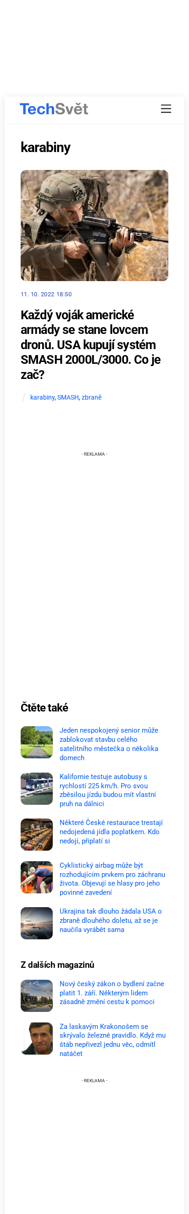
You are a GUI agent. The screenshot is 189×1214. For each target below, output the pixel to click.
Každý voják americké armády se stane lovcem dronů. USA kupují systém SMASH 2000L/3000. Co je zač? (91, 345)
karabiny (42, 397)
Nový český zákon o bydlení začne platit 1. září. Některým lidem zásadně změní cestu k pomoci (112, 993)
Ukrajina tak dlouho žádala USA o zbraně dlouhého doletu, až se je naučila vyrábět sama (111, 920)
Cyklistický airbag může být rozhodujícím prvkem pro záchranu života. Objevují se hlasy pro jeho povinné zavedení (112, 879)
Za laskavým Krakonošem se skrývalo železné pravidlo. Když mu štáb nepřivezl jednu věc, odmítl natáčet (113, 1040)
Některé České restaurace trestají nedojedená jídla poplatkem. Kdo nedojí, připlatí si (111, 832)
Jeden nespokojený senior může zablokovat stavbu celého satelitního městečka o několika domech (109, 744)
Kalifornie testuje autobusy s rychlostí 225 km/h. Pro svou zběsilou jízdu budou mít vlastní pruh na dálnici (108, 790)
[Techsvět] (54, 109)
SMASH (68, 397)
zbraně (91, 397)
